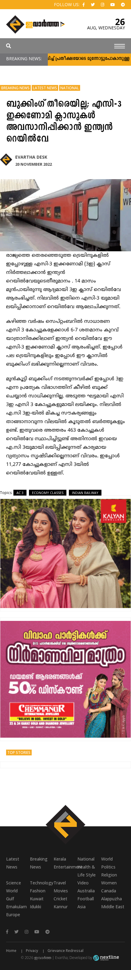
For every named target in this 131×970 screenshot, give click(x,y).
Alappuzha (111, 899)
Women (109, 883)
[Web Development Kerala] (106, 957)
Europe (13, 914)
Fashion (37, 891)
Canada (108, 891)
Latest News (45, 87)
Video (83, 883)
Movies (61, 891)
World (107, 859)
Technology (41, 883)
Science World (13, 887)
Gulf (10, 899)
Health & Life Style (86, 871)
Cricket (60, 899)
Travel (60, 883)
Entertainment (65, 867)
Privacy (32, 950)
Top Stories (18, 752)
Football (85, 899)
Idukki (35, 906)
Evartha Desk (31, 157)
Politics (108, 867)
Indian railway (85, 492)
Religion (109, 875)
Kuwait (37, 899)
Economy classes (47, 492)
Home (11, 950)
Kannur (61, 906)
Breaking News (15, 87)
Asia (81, 906)
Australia (86, 891)
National (69, 87)
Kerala (60, 859)
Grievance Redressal (65, 950)
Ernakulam (16, 906)
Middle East (112, 906)
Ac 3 (19, 492)
